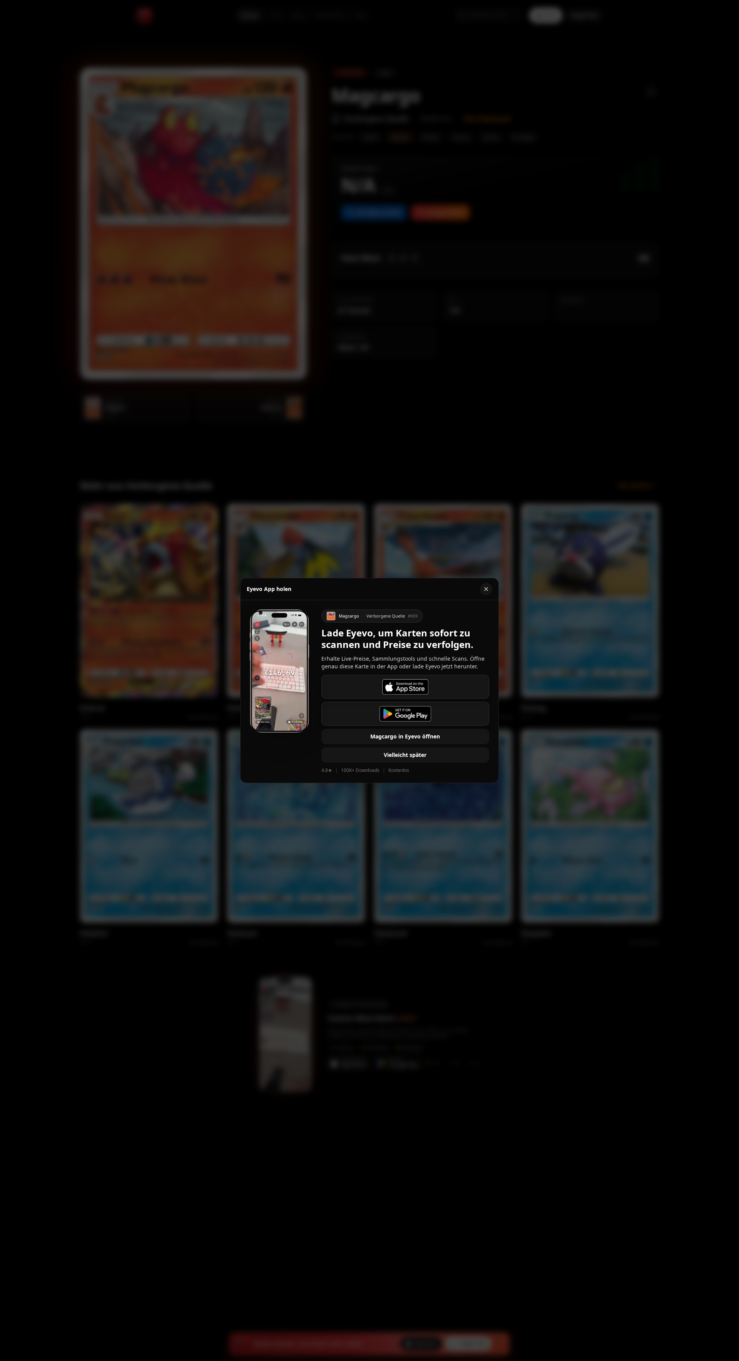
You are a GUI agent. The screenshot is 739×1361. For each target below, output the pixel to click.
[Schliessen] (486, 589)
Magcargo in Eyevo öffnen (405, 736)
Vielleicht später (405, 754)
